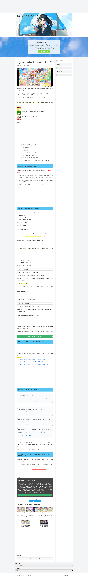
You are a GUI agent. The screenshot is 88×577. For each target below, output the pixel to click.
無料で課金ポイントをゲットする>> (35, 336)
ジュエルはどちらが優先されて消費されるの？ (29, 144)
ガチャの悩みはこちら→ (44, 51)
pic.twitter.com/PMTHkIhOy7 (42, 398)
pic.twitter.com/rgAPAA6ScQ (31, 421)
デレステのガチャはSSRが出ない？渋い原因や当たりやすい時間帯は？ (31, 361)
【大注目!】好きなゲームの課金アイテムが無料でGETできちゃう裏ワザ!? (33, 111)
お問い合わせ (18, 575)
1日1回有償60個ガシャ (26, 147)
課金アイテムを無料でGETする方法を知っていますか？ (30, 116)
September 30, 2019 (43, 401)
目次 (33, 141)
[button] (71, 60)
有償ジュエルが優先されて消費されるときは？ (29, 145)
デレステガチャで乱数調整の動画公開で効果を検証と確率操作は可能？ (31, 359)
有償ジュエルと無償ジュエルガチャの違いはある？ (30, 157)
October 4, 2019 (31, 414)
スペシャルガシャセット (27, 149)
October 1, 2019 (29, 435)
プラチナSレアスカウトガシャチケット (30, 152)
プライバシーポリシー (24, 575)
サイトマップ (30, 575)
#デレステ (35, 398)
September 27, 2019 (33, 424)
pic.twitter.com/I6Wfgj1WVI (40, 432)
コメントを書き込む (35, 558)
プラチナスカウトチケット (28, 150)
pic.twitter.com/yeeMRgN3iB (23, 411)
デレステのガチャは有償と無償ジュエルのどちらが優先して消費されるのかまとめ (35, 160)
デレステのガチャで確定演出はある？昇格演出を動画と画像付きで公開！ (32, 363)
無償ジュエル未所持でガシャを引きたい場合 (30, 155)
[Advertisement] (27, 6)
